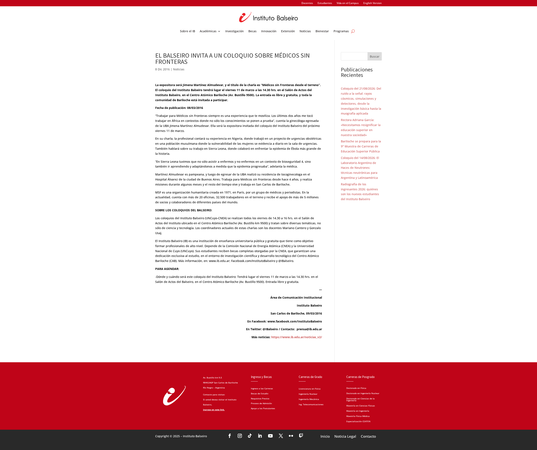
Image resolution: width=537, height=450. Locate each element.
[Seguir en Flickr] (291, 436)
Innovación (268, 31)
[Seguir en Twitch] (301, 436)
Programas (341, 31)
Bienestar (322, 31)
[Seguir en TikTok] (250, 436)
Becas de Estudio (259, 393)
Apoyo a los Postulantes (263, 408)
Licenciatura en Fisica (310, 389)
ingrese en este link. (214, 409)
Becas (252, 31)
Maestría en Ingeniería (357, 410)
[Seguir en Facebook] (229, 436)
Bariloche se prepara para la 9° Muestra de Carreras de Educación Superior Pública (361, 146)
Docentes (307, 3)
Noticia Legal (345, 436)
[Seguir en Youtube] (270, 435)
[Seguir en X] (281, 436)
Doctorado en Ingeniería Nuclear (362, 393)
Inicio (325, 436)
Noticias (305, 31)
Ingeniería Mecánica (309, 399)
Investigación (234, 31)
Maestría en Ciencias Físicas (360, 405)
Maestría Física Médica (358, 416)
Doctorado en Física (356, 388)
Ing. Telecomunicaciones (311, 405)
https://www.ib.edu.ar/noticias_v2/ (296, 337)
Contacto (368, 436)
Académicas (208, 31)
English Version (372, 3)
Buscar (374, 56)
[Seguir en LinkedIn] (260, 436)
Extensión (288, 31)
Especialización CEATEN (358, 421)
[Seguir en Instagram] (240, 436)
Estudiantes (325, 3)
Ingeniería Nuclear (308, 394)
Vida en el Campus (348, 3)
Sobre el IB (187, 31)
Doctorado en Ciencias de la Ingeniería (360, 399)
